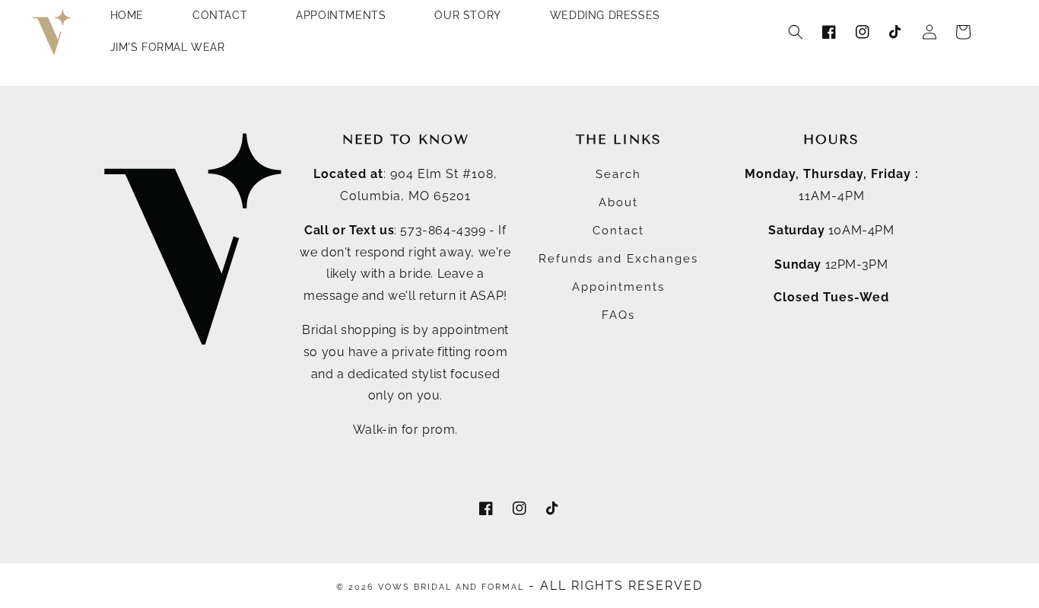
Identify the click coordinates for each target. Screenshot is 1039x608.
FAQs (618, 315)
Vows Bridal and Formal (451, 587)
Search (618, 174)
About (618, 202)
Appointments (618, 287)
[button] (795, 32)
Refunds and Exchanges (618, 259)
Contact (618, 230)
